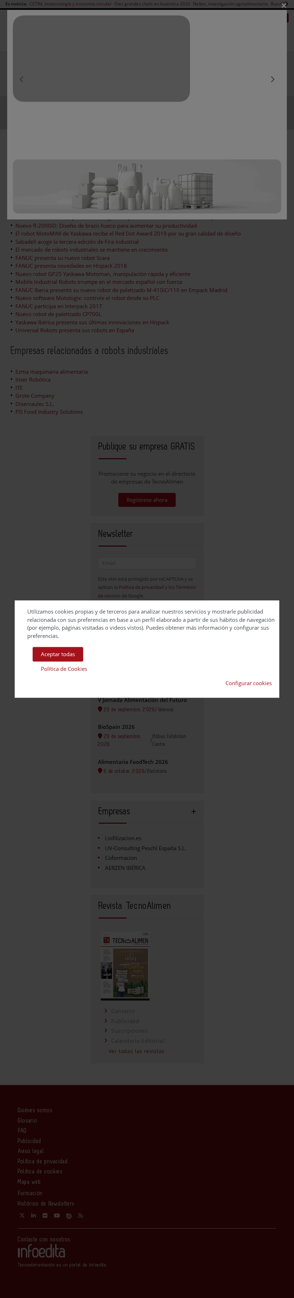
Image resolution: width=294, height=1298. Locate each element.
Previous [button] (21, 79)
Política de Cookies (64, 668)
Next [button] (272, 79)
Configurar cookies (249, 683)
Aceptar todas (58, 654)
